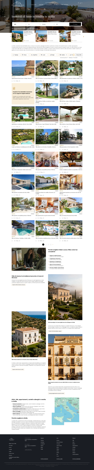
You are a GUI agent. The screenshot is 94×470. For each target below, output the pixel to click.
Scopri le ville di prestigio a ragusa (55, 331)
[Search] (78, 3)
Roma (58, 447)
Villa (73, 440)
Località (33, 4)
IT (80, 2)
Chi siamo (11, 445)
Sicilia (42, 447)
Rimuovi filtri (78, 54)
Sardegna (42, 442)
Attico (73, 442)
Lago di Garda (59, 445)
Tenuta (73, 450)
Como (58, 450)
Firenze (58, 440)
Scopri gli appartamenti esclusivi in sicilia (56, 393)
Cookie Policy (48, 466)
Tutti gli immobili (76, 458)
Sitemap (53, 466)
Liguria (42, 445)
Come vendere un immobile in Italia (30, 446)
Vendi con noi (11, 453)
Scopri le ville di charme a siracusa (18, 284)
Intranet (10, 455)
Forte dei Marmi (60, 442)
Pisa (57, 454)
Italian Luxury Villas (12, 443)
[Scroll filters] (74, 55)
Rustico (73, 449)
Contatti (49, 4)
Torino (58, 452)
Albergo (73, 452)
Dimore (41, 4)
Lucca (58, 456)
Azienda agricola (75, 454)
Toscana (42, 440)
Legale (10, 451)
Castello (73, 447)
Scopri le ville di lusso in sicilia (17, 369)
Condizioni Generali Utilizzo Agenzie (14, 458)
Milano (58, 449)
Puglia (42, 449)
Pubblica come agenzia (61, 4)
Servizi (10, 447)
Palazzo (73, 443)
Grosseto (58, 443)
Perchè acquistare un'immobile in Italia (31, 440)
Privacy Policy (42, 466)
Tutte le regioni (44, 458)
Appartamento (75, 445)
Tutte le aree (59, 458)
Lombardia (43, 443)
